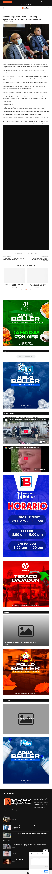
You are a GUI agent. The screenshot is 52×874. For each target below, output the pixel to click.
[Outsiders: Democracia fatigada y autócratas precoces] (7, 853)
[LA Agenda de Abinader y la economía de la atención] (7, 861)
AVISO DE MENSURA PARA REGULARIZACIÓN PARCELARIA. (21, 643)
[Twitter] (24, 4)
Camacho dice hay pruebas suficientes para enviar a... (38, 285)
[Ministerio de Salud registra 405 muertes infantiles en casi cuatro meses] (14, 275)
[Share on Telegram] (35, 253)
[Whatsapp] (30, 4)
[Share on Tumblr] (32, 253)
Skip (42, 871)
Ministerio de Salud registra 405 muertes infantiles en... (14, 285)
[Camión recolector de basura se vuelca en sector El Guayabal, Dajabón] (7, 835)
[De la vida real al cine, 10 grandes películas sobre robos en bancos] (7, 819)
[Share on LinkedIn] (31, 253)
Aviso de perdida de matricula (26, 718)
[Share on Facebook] (28, 253)
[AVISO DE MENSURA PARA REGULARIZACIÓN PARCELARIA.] (26, 630)
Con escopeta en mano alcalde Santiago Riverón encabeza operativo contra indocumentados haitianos (29, 845)
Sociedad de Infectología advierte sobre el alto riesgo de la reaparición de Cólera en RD (30, 826)
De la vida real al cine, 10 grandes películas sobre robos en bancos (28, 818)
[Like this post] (26, 253)
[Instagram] (26, 4)
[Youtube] (28, 4)
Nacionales (5, 14)
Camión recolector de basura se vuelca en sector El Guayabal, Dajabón (29, 833)
